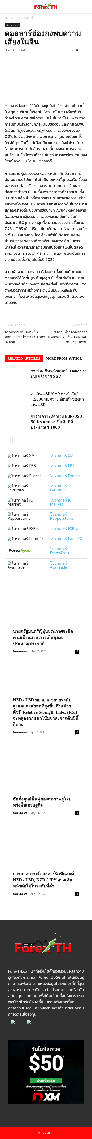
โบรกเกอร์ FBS (62, 465)
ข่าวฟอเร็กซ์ (25, 18)
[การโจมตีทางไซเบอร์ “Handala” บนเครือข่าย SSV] (16, 376)
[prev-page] (8, 440)
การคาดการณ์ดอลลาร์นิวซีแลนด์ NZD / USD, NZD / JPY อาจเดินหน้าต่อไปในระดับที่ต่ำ (43, 879)
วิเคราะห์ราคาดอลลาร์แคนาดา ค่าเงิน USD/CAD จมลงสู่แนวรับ (67, 337)
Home (9, 18)
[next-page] (15, 440)
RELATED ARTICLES (24, 358)
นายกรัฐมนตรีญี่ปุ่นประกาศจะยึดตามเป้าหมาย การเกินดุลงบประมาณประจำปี (43, 637)
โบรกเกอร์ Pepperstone (61, 516)
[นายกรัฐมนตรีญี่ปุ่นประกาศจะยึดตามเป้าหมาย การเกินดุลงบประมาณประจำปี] (46, 615)
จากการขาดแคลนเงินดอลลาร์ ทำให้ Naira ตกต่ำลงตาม (25, 337)
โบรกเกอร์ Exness (65, 475)
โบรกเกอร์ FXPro (64, 528)
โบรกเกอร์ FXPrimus (58, 488)
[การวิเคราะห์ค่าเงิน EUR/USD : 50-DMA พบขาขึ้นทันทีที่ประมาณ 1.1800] (16, 422)
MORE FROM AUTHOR (64, 358)
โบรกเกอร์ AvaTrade (58, 565)
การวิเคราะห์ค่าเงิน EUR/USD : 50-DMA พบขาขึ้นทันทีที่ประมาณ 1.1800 (57, 422)
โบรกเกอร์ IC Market (60, 502)
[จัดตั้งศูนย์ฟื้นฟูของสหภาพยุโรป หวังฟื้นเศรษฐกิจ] (46, 777)
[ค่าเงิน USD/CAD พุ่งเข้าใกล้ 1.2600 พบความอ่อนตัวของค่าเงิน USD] (16, 399)
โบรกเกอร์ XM (62, 455)
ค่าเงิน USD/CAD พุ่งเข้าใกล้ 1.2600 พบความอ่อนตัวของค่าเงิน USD (57, 399)
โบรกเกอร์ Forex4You (59, 551)
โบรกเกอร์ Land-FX (66, 538)
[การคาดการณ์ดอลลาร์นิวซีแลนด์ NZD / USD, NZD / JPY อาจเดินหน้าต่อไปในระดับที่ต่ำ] (46, 858)
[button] (8, 6)
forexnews (20, 651)
